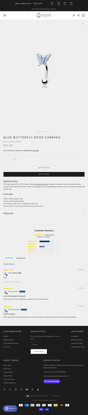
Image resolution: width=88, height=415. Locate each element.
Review (5, 336)
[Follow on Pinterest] (21, 389)
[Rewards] (10, 408)
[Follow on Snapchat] (38, 389)
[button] (32, 241)
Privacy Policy (8, 376)
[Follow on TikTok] (32, 389)
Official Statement (9, 383)
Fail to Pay (7, 347)
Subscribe (39, 351)
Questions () (20, 258)
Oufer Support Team (78, 347)
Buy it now (44, 174)
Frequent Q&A (8, 372)
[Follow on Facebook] (4, 389)
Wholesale (74, 336)
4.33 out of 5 (49, 235)
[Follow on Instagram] (16, 389)
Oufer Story (7, 365)
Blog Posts (7, 369)
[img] (8, 270)
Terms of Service (8, 379)
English (56, 396)
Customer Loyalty (77, 343)
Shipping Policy (8, 340)
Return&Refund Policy (10, 343)
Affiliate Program (76, 340)
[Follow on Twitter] (10, 389)
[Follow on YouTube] (27, 389)
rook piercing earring (41, 184)
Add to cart (44, 168)
